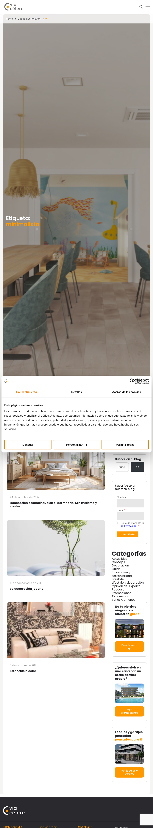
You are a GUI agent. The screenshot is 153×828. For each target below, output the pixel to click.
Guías (116, 569)
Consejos (118, 562)
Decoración (120, 565)
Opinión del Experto (126, 586)
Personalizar (74, 444)
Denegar (27, 444)
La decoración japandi (27, 589)
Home (9, 18)
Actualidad (119, 559)
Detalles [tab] (76, 392)
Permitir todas (125, 444)
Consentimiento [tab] (26, 392)
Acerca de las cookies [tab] (126, 392)
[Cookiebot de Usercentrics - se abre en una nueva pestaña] (132, 381)
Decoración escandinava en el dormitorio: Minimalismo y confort (53, 504)
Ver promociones (129, 711)
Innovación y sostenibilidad (122, 574)
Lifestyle (118, 579)
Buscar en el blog (128, 459)
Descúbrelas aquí (129, 646)
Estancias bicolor (23, 671)
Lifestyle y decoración (128, 582)
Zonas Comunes (123, 600)
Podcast (118, 589)
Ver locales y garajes (129, 772)
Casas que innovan (29, 18)
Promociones (121, 593)
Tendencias (120, 596)
